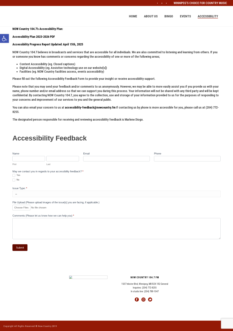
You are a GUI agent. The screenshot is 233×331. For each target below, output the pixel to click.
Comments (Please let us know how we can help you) (43, 215)
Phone (157, 153)
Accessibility (208, 16)
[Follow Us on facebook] (137, 299)
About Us (151, 16)
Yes (18, 175)
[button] (4, 38)
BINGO (168, 16)
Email (86, 153)
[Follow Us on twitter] (150, 299)
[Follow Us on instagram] (143, 299)
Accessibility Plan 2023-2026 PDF (33, 36)
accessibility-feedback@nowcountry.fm (90, 107)
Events (185, 16)
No (17, 179)
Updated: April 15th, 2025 (67, 44)
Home (133, 16)
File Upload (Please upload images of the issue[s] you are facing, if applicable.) (55, 202)
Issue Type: (19, 188)
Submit (20, 247)
